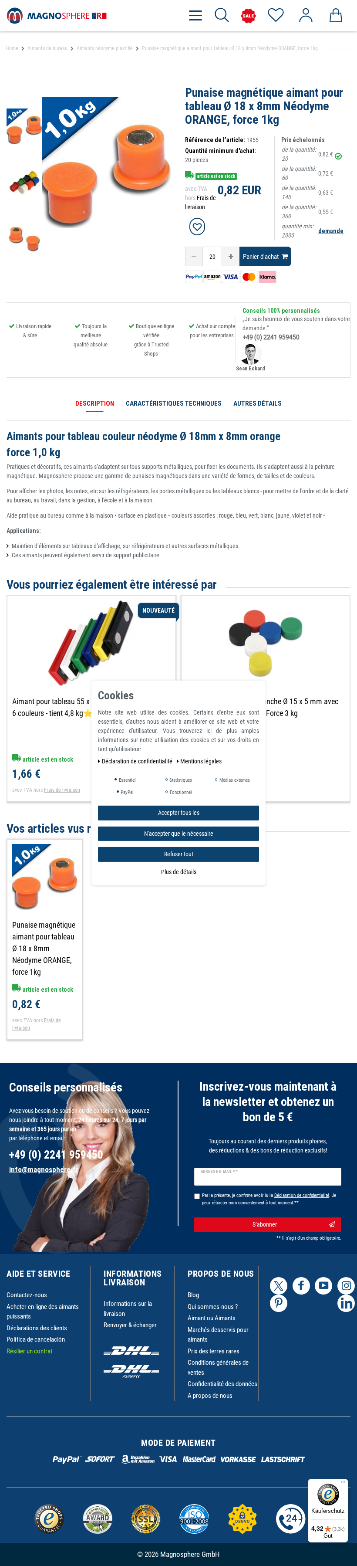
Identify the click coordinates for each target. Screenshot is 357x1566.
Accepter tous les (178, 812)
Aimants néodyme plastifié (105, 48)
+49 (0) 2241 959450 (271, 337)
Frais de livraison (62, 790)
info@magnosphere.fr (43, 1169)
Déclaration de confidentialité (138, 761)
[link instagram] (346, 1286)
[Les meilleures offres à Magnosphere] (248, 16)
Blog (193, 1295)
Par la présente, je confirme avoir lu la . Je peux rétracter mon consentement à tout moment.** (269, 1199)
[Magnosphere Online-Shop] (57, 15)
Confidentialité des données (222, 1384)
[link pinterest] (278, 1303)
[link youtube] (323, 1286)
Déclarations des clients (37, 1328)
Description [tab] (94, 403)
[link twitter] (278, 1286)
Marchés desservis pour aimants (218, 1335)
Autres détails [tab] (257, 403)
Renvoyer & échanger (130, 1325)
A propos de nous (210, 1396)
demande (331, 230)
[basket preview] (335, 16)
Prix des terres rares (213, 1351)
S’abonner (265, 1224)
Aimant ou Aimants (212, 1318)
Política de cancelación (36, 1339)
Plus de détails (178, 871)
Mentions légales (201, 761)
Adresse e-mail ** (219, 1171)
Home (12, 48)
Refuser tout (178, 854)
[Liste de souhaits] (275, 16)
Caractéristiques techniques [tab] (174, 403)
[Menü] (343, 1484)
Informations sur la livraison (128, 1309)
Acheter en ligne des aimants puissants (43, 1312)
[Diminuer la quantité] (193, 256)
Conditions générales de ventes (218, 1367)
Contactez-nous (27, 1295)
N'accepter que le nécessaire (178, 833)
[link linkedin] (346, 1303)
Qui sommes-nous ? (213, 1307)
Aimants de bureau (47, 48)
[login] (305, 16)
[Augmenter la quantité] (230, 256)
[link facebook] (301, 1286)
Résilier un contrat (29, 1351)
